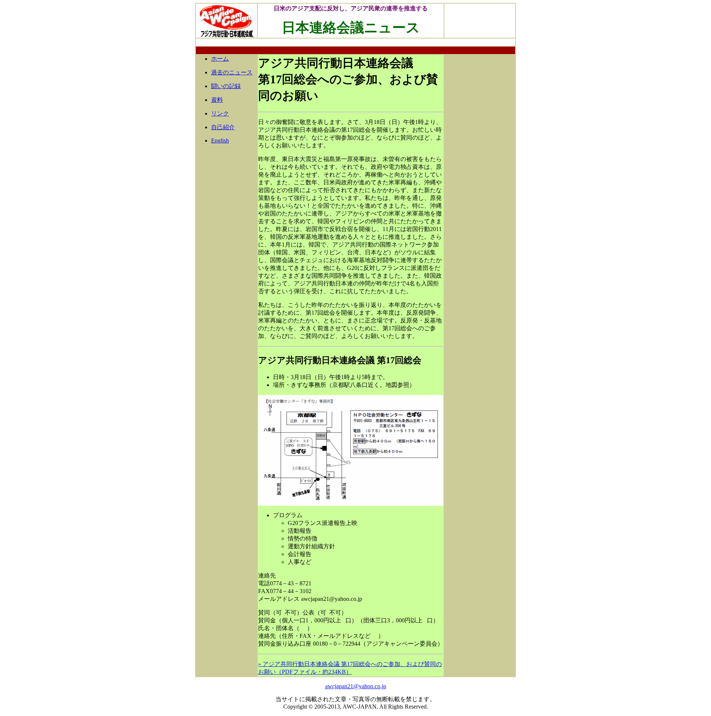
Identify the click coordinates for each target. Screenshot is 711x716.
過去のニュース (232, 72)
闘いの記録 (226, 86)
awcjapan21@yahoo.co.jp (355, 686)
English (220, 140)
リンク (220, 113)
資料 (217, 100)
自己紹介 (223, 127)
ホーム (220, 59)
